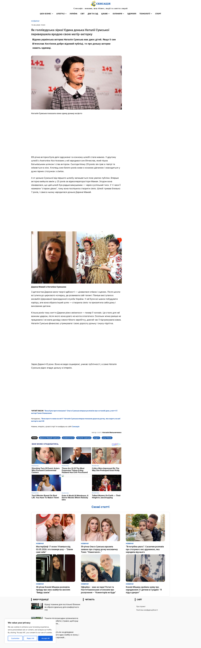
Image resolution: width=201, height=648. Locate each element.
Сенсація (75, 426)
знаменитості (68, 438)
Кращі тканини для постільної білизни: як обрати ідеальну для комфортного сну (62, 607)
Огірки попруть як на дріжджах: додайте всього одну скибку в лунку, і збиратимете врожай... (62, 635)
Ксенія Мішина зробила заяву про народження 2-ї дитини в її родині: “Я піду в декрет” (144, 590)
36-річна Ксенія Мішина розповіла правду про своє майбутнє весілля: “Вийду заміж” (53, 590)
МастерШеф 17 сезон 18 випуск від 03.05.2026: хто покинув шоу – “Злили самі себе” (54, 549)
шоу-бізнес (107, 438)
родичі (96, 438)
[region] (30, 631)
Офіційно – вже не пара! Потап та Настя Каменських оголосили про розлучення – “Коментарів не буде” (98, 590)
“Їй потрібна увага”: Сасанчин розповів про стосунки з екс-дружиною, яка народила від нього (145, 549)
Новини (35, 21)
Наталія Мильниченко (111, 432)
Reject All (30, 638)
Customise (15, 638)
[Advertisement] (76, 136)
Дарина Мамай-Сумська (50, 438)
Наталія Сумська (84, 438)
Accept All (45, 638)
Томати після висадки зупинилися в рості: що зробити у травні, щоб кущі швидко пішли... (61, 621)
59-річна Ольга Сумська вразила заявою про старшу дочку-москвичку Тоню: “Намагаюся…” (99, 549)
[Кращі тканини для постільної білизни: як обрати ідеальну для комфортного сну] (37, 606)
